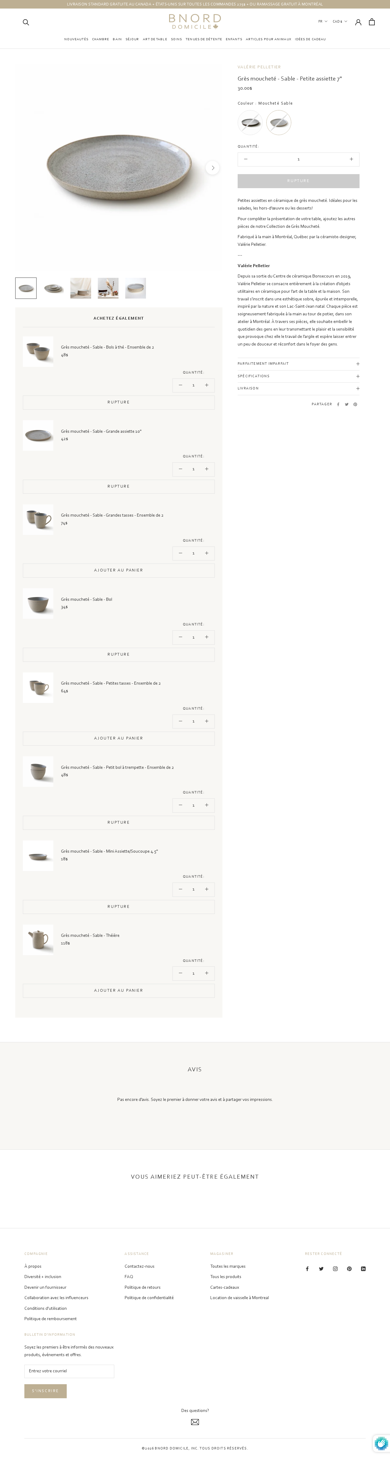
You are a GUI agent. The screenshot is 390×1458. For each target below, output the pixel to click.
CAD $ (337, 21)
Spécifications (254, 376)
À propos (32, 1266)
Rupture (298, 181)
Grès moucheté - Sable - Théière (90, 935)
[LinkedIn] (363, 1269)
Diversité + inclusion (42, 1277)
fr (320, 21)
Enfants (234, 39)
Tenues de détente (204, 39)
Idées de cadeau (310, 39)
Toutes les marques (228, 1266)
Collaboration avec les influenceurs (56, 1298)
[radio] (250, 122)
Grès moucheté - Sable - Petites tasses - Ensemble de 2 (111, 683)
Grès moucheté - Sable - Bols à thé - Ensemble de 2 (107, 347)
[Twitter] (347, 404)
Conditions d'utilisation (45, 1308)
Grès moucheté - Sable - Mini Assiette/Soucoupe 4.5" (109, 851)
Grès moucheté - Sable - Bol (86, 599)
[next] (212, 168)
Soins (176, 39)
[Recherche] (26, 22)
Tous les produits (225, 1277)
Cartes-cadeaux (224, 1287)
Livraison (248, 388)
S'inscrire (45, 1391)
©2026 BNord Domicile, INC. (170, 1448)
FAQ (129, 1277)
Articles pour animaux (268, 39)
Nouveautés (76, 39)
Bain (117, 39)
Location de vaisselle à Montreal (239, 1298)
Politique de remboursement (50, 1319)
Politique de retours (143, 1287)
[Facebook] (338, 404)
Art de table (155, 39)
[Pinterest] (355, 404)
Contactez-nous (139, 1266)
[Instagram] (335, 1269)
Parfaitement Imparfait (263, 364)
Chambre (100, 39)
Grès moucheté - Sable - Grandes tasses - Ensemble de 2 (112, 515)
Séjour (132, 39)
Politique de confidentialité (149, 1298)
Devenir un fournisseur (45, 1287)
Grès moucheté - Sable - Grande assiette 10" (101, 431)
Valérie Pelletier (259, 67)
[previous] (25, 168)
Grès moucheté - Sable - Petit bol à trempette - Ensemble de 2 (117, 767)
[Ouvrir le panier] (372, 21)
